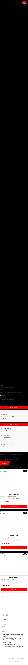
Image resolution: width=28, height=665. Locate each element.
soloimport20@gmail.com (10, 644)
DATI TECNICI (14, 424)
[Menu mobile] (25, 2)
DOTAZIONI (14, 407)
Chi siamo (4, 624)
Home (3, 622)
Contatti (3, 626)
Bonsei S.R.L (16, 661)
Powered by (14, 661)
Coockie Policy (5, 631)
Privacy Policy (4, 629)
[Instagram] (7, 614)
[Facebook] (3, 614)
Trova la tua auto (5, 627)
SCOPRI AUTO (14, 506)
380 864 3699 (8, 642)
